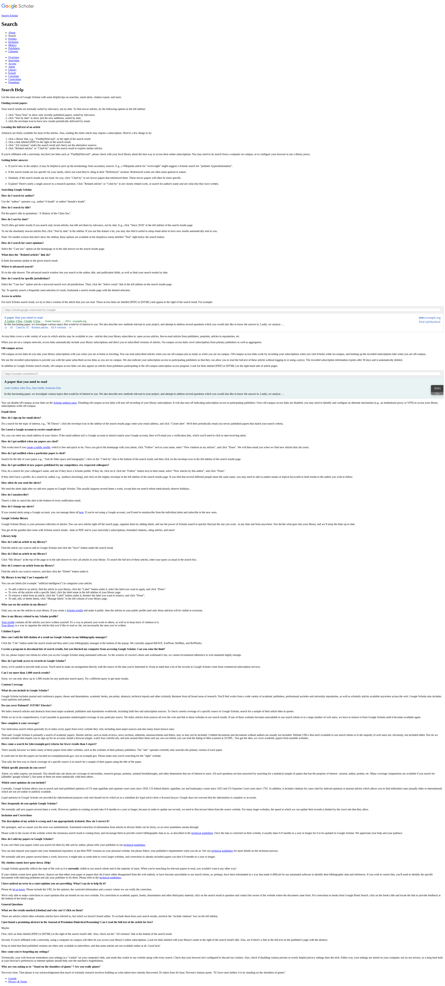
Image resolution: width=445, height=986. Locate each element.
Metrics (12, 45)
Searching (13, 60)
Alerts (11, 66)
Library (12, 69)
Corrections (14, 79)
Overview (13, 57)
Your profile (8, 622)
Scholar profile (75, 610)
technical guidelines (202, 833)
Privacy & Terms (17, 981)
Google (12, 978)
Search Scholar (9, 15)
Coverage (13, 76)
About (11, 32)
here (81, 512)
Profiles (12, 38)
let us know (19, 889)
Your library (8, 625)
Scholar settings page (65, 402)
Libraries (13, 51)
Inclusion (13, 42)
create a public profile (38, 447)
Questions (13, 82)
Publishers (14, 48)
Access (12, 63)
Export (12, 72)
